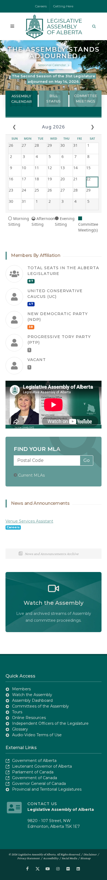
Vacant (36, 359)
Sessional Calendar (52, 65)
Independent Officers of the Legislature (50, 723)
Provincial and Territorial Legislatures (46, 789)
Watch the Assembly (32, 694)
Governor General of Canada (39, 783)
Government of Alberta (34, 760)
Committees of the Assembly (40, 706)
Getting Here (63, 6)
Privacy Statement (28, 858)
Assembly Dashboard (32, 700)
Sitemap (85, 858)
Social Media (69, 858)
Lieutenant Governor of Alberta (42, 766)
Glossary (20, 729)
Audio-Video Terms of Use (37, 734)
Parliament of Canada (33, 772)
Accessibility (50, 858)
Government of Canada (34, 777)
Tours (17, 711)
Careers (41, 6)
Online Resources (29, 717)
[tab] (21, 98)
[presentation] (21, 99)
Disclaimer (90, 854)
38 (31, 327)
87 (31, 281)
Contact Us (42, 803)
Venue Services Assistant (29, 521)
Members (21, 689)
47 (31, 304)
